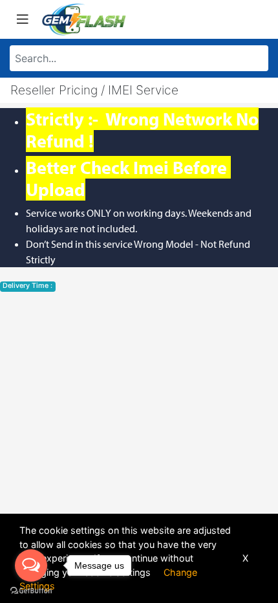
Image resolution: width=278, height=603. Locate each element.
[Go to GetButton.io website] (31, 590)
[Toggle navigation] (23, 19)
